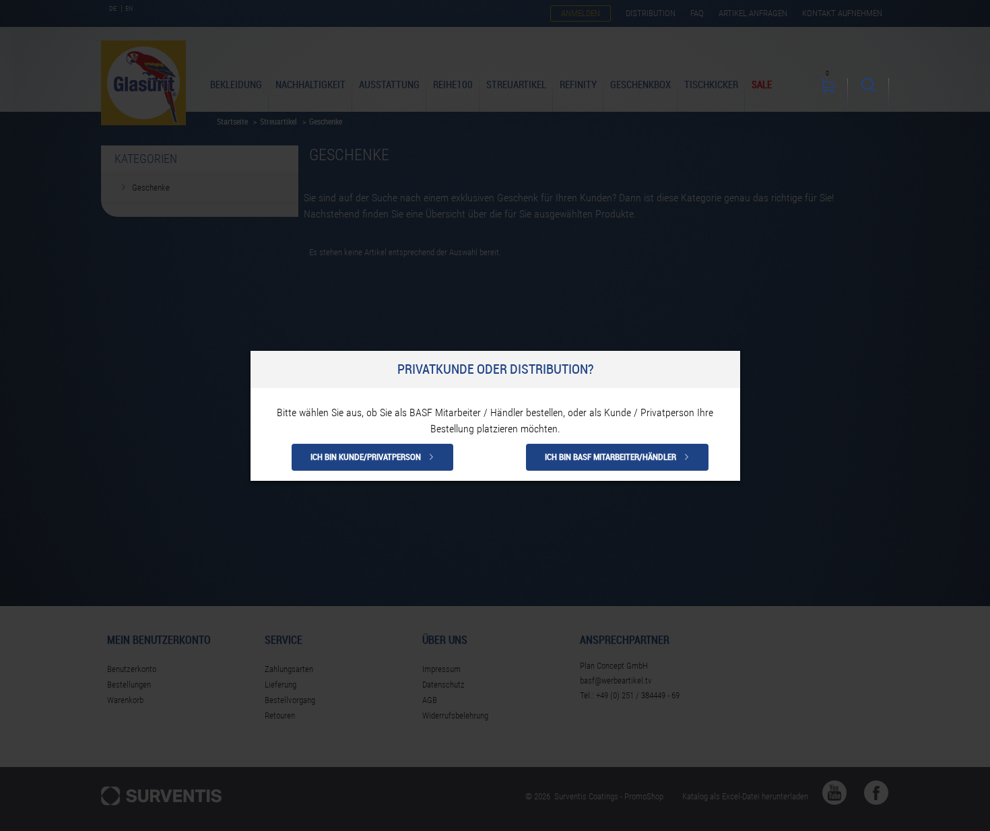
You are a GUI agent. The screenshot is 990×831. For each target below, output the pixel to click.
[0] (827, 95)
